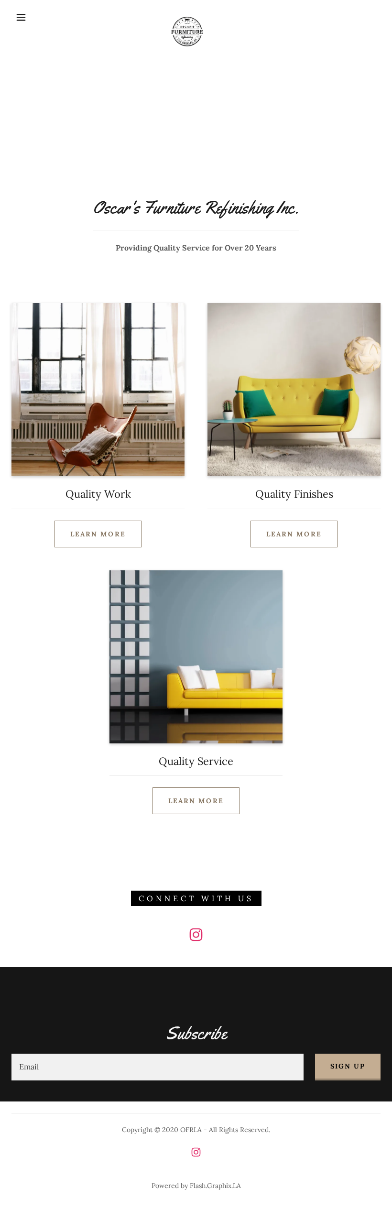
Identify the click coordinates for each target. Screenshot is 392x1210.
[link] (187, 16)
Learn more (97, 534)
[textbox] (157, 1067)
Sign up (347, 1066)
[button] (21, 17)
